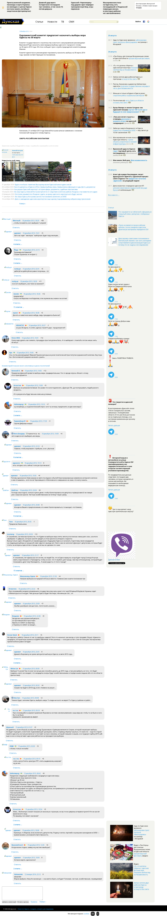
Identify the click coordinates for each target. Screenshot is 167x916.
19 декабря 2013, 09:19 (31, 759)
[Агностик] (7, 389)
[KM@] (4, 745)
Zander (16, 294)
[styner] (7, 311)
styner (15, 313)
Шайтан (14, 490)
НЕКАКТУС (20, 325)
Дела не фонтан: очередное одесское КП (128, 186)
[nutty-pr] (8, 267)
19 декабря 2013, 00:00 (31, 668)
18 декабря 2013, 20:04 (28, 490)
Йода (16, 250)
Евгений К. (16, 371)
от (124, 190)
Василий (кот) (17, 845)
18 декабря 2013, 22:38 (32, 616)
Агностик (17, 385)
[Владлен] (6, 615)
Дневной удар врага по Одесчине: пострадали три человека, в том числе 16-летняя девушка (51, 6)
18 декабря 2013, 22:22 (26, 589)
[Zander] (7, 292)
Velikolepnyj (18, 404)
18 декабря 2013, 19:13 (33, 463)
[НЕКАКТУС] (9, 324)
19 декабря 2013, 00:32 (31, 685)
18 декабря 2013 (24, 31)
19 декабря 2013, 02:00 (26, 746)
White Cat (14, 668)
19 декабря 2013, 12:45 (36, 845)
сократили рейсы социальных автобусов (128, 95)
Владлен (15, 616)
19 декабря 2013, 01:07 (23, 727)
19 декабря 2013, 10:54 (33, 809)
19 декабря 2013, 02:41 (31, 269)
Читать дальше (114, 425)
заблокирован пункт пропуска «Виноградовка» (130, 41)
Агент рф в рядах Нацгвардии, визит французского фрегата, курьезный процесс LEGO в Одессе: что (130, 176)
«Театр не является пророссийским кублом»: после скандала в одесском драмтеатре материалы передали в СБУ (133, 227)
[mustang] (3, 534)
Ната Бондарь (19, 434)
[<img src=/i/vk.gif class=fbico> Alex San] (5, 702)
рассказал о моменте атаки (122, 120)
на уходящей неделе (130, 181)
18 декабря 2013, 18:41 (30, 338)
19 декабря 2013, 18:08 (30, 830)
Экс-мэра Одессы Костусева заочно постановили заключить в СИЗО (40, 197)
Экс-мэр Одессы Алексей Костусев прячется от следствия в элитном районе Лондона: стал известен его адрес (55, 192)
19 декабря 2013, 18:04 (31, 857)
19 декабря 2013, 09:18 (31, 710)
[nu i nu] (7, 711)
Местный (16, 220)
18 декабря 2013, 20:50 (24, 534)
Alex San (16, 698)
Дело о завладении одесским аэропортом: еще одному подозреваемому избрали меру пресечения (52, 199)
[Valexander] (7, 873)
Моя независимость (139, 160)
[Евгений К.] (5, 375)
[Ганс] (4, 520)
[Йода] (8, 254)
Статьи (39, 21)
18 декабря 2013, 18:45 (25, 352)
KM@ (12, 746)
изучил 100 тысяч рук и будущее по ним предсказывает (130, 111)
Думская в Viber (114, 560)
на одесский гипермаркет (124, 122)
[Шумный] (3, 726)
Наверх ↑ (22, 203)
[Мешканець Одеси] (10, 575)
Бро (10, 352)
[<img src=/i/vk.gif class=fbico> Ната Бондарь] (5, 438)
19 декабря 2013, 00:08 (30, 698)
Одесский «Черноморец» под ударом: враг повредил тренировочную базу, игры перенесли (82, 6)
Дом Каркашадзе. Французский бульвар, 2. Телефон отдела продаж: (146, 6)
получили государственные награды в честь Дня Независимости (131, 87)
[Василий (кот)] (5, 849)
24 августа (112, 52)
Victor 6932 (16, 338)
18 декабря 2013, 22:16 (31, 446)
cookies (86, 914)
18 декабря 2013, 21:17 (30, 555)
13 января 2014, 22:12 (33, 874)
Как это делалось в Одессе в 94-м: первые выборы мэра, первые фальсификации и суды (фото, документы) (54, 187)
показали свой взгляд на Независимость (125, 69)
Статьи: (111, 208)
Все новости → (113, 195)
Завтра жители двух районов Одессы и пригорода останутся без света (141, 886)
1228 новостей (16, 155)
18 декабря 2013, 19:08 (34, 385)
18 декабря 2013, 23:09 (31, 603)
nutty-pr (17, 269)
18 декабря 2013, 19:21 (31, 233)
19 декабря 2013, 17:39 (38, 421)
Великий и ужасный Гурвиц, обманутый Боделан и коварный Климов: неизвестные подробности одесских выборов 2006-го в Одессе (60, 176)
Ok (93, 914)
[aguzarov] (6, 461)
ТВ (62, 21)
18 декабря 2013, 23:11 (30, 635)
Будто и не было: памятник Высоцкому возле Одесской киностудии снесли (43, 184)
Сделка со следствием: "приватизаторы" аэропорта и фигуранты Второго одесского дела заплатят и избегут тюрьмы (37, 177)
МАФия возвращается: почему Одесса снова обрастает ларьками (13, 178)
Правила (34, 902)
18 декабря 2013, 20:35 (23, 522)
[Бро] (4, 354)
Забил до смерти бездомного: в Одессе (128, 128)
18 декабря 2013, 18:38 (30, 313)
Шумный (10, 727)
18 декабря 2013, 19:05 (33, 371)
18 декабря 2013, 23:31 (31, 652)
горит (115, 151)
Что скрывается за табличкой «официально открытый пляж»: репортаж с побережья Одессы (135, 214)
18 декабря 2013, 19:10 (36, 404)
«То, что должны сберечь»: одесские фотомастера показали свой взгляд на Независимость (142, 870)
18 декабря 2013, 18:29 (30, 220)
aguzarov (16, 463)
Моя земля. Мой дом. (122, 160)
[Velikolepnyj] (8, 408)
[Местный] (6, 219)
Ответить (16, 227)
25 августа (112, 35)
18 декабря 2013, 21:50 (48, 576)
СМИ (71, 21)
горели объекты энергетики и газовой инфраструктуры (124, 142)
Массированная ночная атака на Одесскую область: (125, 138)
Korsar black (12, 635)
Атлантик (13, 589)
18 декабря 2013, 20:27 (37, 325)
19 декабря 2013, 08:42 (32, 773)
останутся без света (129, 79)
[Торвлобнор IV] (8, 425)
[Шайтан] (5, 490)
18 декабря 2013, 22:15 (31, 250)
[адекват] (8, 232)
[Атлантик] (4, 590)
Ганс (11, 522)
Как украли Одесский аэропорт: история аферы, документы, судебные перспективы (46, 189)
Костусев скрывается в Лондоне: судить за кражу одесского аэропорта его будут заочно (48, 194)
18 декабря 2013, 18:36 (31, 294)
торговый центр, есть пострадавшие (125, 153)
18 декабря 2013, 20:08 (31, 505)
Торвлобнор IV (20, 421)
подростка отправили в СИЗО (124, 130)
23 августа (112, 170)
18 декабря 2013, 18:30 (28, 281)
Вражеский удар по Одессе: (124, 149)
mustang (10, 534)
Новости (52, 21)
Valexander (18, 874)
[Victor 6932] (5, 342)
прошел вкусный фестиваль (139, 58)
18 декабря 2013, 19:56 (28, 475)
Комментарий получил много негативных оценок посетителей (26, 366)
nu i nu (15, 710)
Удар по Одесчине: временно (124, 40)
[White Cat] (5, 669)
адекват (17, 233)
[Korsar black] (3, 635)
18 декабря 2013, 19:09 (50, 434)
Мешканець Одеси (27, 576)
